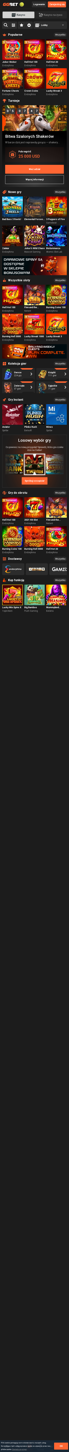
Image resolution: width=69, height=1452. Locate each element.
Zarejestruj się (57, 4)
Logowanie (39, 4)
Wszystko (60, 34)
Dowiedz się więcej (19, 1449)
